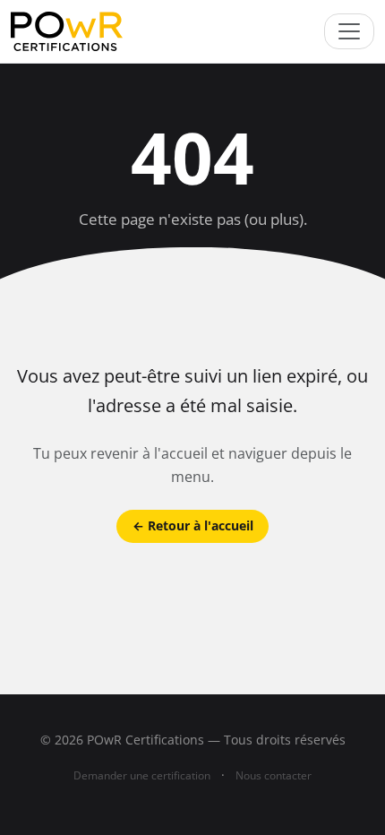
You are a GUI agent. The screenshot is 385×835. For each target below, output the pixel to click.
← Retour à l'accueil (193, 525)
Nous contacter (273, 775)
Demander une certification (141, 775)
